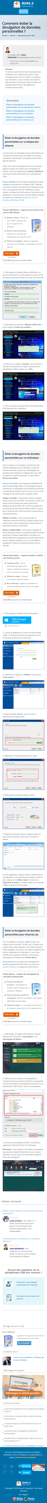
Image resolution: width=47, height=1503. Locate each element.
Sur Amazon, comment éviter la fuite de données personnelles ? (23, 1417)
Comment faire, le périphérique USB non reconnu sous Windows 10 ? (23, 1439)
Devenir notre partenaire (26, 1457)
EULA (15, 1455)
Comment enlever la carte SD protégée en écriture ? (24, 1446)
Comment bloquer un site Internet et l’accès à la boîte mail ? (22, 1425)
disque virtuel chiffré (36, 491)
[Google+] (4, 1472)
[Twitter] (11, 1466)
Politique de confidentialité (29, 1455)
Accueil (8, 1452)
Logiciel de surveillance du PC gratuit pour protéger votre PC (24, 1410)
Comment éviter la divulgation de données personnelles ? (20, 1432)
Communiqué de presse (21, 1452)
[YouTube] (11, 1472)
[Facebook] (4, 1466)
